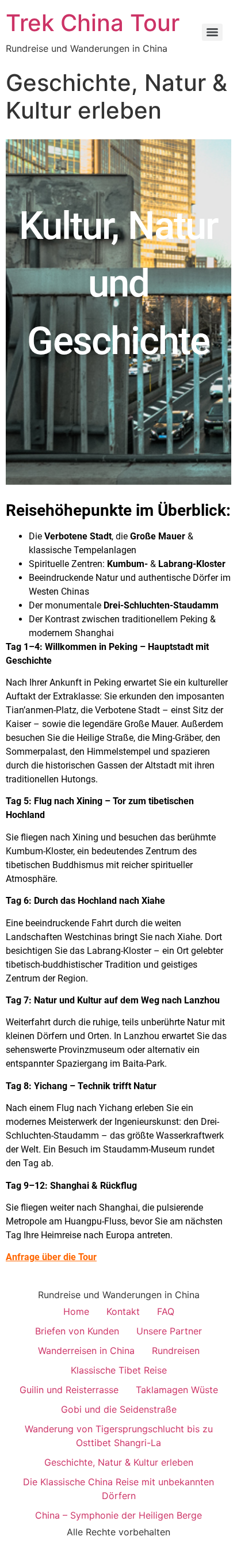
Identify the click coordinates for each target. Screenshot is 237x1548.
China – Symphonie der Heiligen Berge (118, 1515)
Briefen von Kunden (77, 1331)
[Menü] (212, 32)
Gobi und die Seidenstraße (119, 1409)
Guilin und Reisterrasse (69, 1389)
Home (76, 1311)
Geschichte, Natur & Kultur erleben (118, 1462)
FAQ (165, 1311)
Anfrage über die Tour (51, 1257)
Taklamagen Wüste (177, 1389)
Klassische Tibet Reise (119, 1370)
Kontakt (123, 1311)
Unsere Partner (169, 1331)
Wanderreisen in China (86, 1350)
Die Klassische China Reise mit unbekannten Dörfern (118, 1488)
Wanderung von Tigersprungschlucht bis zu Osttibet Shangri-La (119, 1435)
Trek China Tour (92, 23)
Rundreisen (176, 1350)
